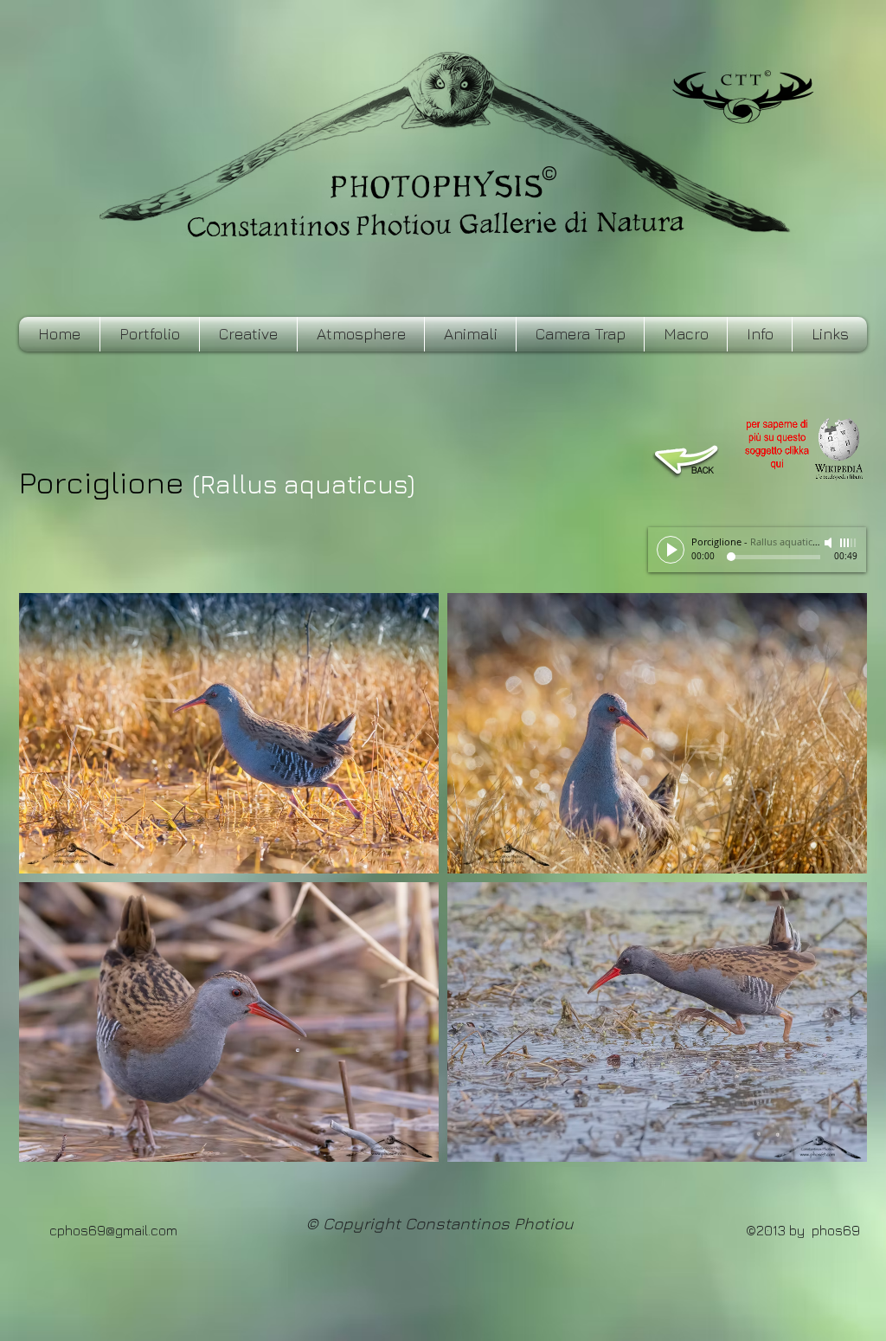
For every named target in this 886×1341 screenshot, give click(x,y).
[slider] (848, 542)
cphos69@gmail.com (113, 1230)
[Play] (670, 549)
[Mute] (829, 542)
